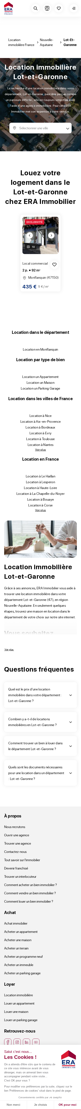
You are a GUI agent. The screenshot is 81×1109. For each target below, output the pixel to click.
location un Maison (40, 382)
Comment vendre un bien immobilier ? (30, 893)
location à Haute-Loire (40, 487)
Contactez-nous (15, 851)
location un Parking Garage (40, 388)
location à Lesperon (40, 482)
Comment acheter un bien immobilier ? (30, 885)
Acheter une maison (17, 940)
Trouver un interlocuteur (20, 876)
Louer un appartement (19, 1003)
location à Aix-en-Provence (40, 421)
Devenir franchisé (16, 868)
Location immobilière (18, 995)
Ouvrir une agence (16, 835)
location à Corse (40, 505)
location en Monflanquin (40, 349)
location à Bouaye (40, 499)
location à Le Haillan (40, 476)
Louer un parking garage (20, 1020)
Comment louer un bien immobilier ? (28, 901)
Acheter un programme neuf (23, 956)
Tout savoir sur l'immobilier (22, 860)
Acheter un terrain (16, 948)
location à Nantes (40, 444)
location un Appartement (40, 376)
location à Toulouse (40, 439)
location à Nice (40, 415)
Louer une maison (16, 1011)
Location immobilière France (21, 42)
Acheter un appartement (21, 931)
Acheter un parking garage (22, 973)
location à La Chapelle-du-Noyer (40, 493)
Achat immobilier (15, 923)
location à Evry (40, 433)
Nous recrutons (14, 826)
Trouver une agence (17, 843)
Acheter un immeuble (18, 965)
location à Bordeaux (40, 427)
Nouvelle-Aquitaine (46, 42)
